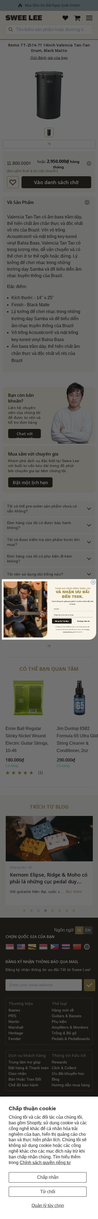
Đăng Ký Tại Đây (62, 621)
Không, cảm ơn (83, 621)
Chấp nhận (48, 1177)
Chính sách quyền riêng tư (45, 1162)
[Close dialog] (93, 582)
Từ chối (47, 1191)
